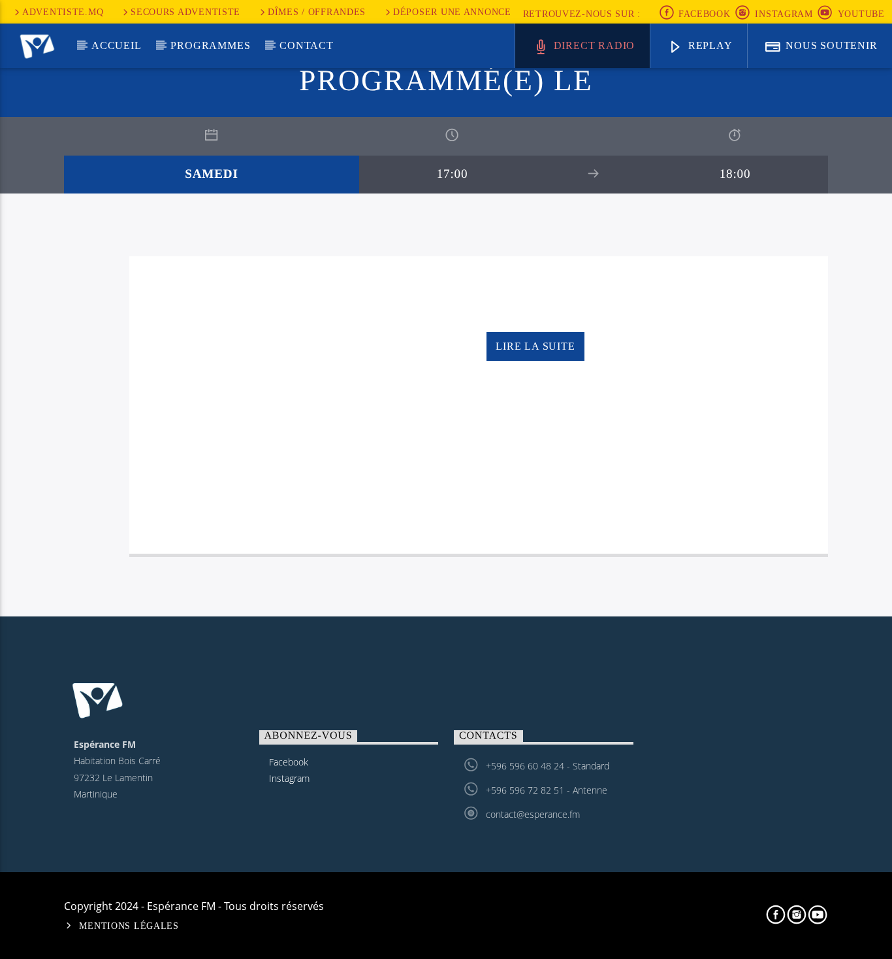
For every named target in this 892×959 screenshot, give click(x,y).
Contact (306, 45)
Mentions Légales (129, 925)
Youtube (861, 13)
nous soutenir (829, 45)
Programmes (210, 45)
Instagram (783, 13)
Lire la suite (535, 346)
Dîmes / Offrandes (317, 12)
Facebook (702, 13)
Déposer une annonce (452, 12)
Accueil (116, 45)
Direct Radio (592, 45)
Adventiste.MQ (62, 12)
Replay (709, 45)
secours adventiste (185, 12)
